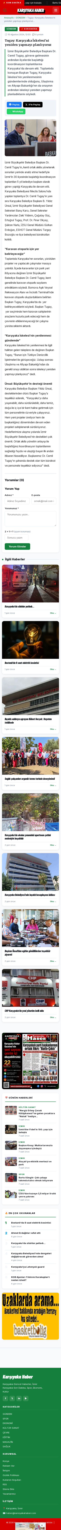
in (19, 1398)
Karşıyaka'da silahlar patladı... (28, 1243)
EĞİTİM (6, 1437)
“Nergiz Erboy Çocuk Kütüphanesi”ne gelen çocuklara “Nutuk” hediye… (37, 1113)
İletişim (6, 1470)
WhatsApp (17, 111)
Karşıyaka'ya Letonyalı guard (27, 1266)
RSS (5, 1484)
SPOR (5, 1418)
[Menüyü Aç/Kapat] (56, 10)
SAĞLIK (6, 1446)
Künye (6, 1461)
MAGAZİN (8, 1442)
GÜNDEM (20, 17)
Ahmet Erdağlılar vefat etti (25, 1233)
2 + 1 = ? (17, 531)
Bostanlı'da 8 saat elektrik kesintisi (31, 1222)
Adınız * (9, 495)
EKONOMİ (8, 1423)
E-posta (36, 495)
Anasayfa (9, 17)
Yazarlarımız (9, 1493)
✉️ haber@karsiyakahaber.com (19, 1513)
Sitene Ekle (8, 1489)
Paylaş (15, 104)
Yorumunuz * (12, 508)
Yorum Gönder (17, 546)
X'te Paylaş (34, 104)
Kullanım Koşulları (12, 1479)
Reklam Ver (9, 1465)
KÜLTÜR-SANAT (11, 1427)
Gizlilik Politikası (11, 1475)
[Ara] (5, 10)
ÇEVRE (6, 1432)
